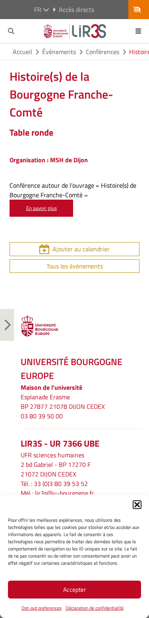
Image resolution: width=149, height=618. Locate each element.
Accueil (22, 51)
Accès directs (76, 9)
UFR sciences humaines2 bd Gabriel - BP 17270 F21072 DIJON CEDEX (56, 464)
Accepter (74, 589)
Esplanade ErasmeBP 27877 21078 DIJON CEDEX (63, 401)
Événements (59, 51)
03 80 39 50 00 (42, 416)
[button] (137, 505)
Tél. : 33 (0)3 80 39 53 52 (54, 483)
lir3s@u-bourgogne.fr (64, 493)
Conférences (102, 51)
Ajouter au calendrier (81, 249)
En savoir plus (41, 208)
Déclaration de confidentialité (95, 608)
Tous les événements (74, 266)
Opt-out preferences (41, 608)
